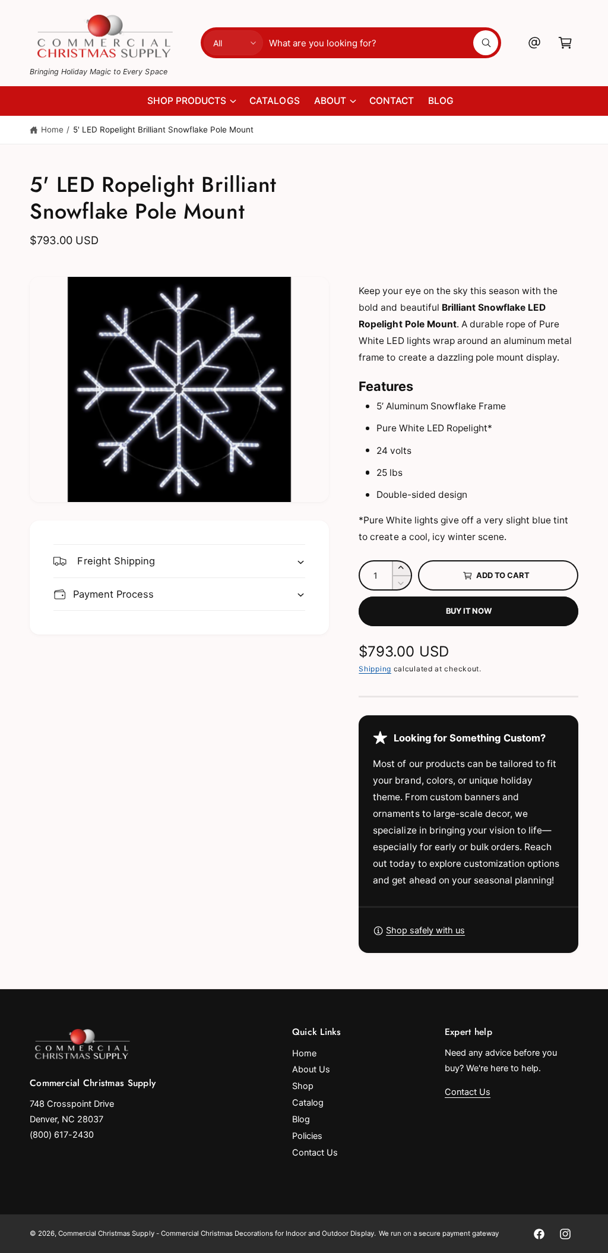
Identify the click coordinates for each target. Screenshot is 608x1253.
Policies (307, 1136)
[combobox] (383, 42)
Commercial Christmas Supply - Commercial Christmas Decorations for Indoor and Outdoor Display (215, 1233)
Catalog (308, 1102)
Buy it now (469, 611)
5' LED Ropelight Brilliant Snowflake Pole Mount (163, 129)
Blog (301, 1119)
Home (52, 129)
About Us (311, 1069)
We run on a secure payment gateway (439, 1233)
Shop (303, 1086)
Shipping (375, 668)
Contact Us (315, 1152)
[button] (565, 42)
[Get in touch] (534, 42)
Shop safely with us (425, 930)
